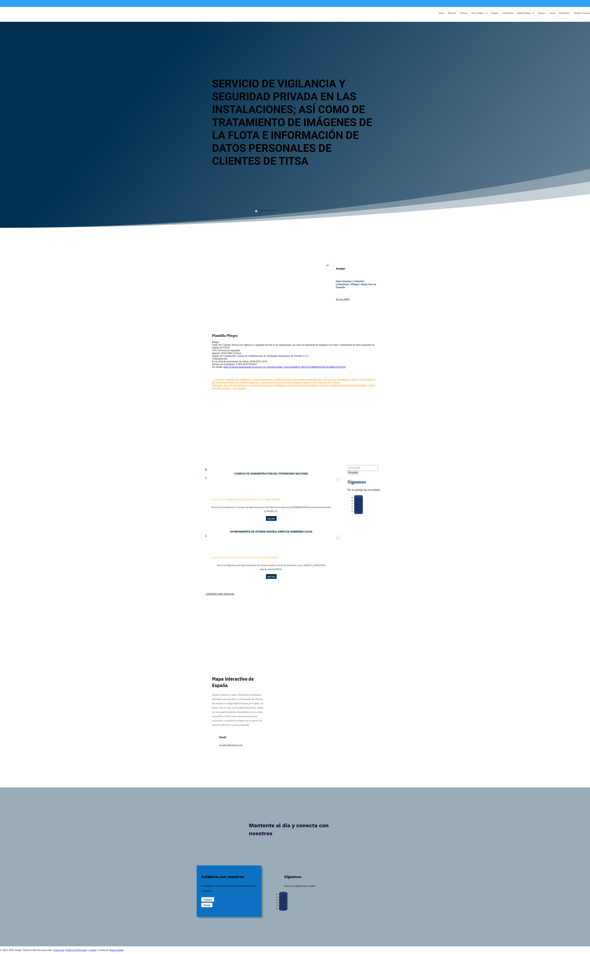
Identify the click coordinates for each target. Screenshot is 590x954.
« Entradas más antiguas (219, 594)
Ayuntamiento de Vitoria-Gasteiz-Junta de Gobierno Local (271, 532)
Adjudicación (233, 558)
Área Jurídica (477, 13)
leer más (271, 518)
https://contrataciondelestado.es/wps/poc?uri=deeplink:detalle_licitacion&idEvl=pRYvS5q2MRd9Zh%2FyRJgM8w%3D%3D (284, 367)
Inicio (441, 13)
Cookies (92, 950)
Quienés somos (524, 13)
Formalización (234, 500)
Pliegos (355, 284)
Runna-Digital (116, 950)
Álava (246, 558)
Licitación (358, 281)
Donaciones (564, 13)
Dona (207, 904)
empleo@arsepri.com (231, 744)
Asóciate (541, 13)
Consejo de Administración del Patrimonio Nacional (271, 474)
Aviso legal (58, 950)
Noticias (463, 13)
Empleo (494, 13)
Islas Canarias (343, 281)
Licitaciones (507, 13)
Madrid (276, 500)
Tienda (208, 899)
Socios (552, 13)
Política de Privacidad (76, 950)
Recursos (452, 13)
